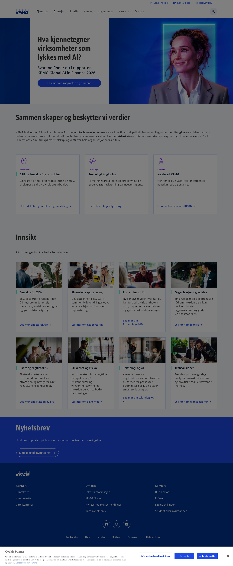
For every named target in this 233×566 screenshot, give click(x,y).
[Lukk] (227, 555)
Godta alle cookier (207, 556)
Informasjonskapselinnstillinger (155, 556)
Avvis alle (184, 556)
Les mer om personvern (26, 563)
